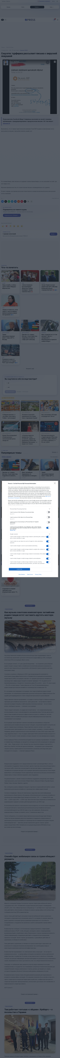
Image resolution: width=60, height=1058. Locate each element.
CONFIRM (19, 569)
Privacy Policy (38, 574)
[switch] (48, 512)
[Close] (55, 483)
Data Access (30, 574)
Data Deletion (22, 574)
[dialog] (30, 529)
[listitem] (30, 509)
